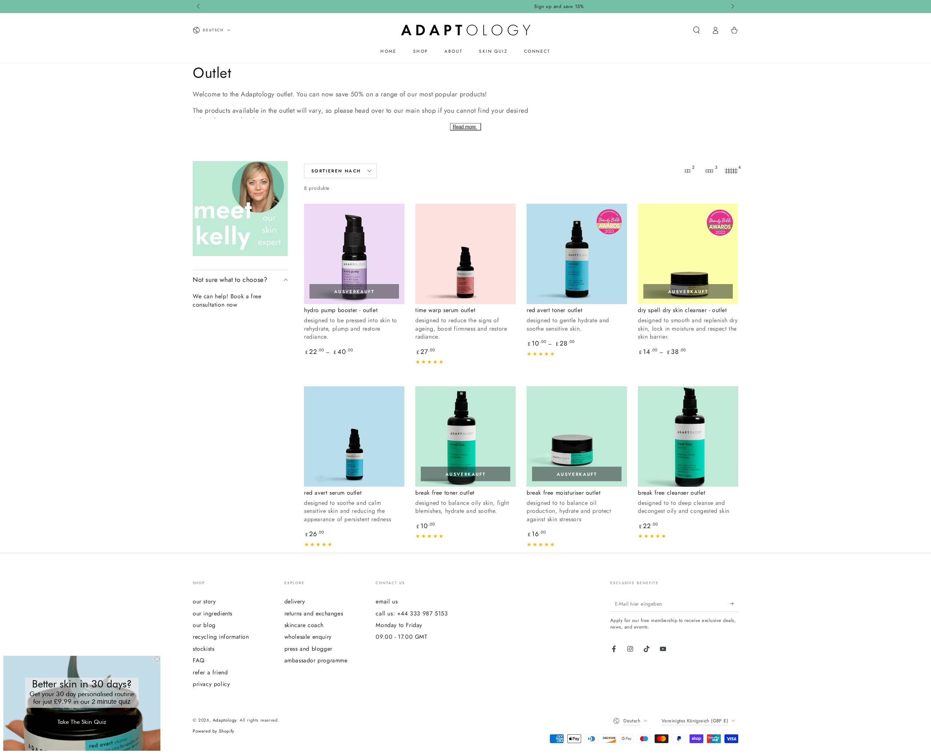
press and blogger (308, 649)
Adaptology (224, 720)
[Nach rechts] (732, 6)
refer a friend (210, 672)
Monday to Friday (399, 625)
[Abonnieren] (734, 603)
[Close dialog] (157, 659)
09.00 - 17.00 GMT (401, 637)
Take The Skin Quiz (81, 721)
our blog (204, 625)
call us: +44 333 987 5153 (412, 613)
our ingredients (212, 613)
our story (204, 601)
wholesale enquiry (308, 637)
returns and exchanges (313, 613)
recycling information (221, 637)
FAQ (199, 660)
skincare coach (304, 625)
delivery (294, 601)
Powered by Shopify (213, 731)
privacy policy (211, 684)
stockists (203, 649)
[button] (696, 30)
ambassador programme (316, 660)
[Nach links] (199, 6)
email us (386, 601)
